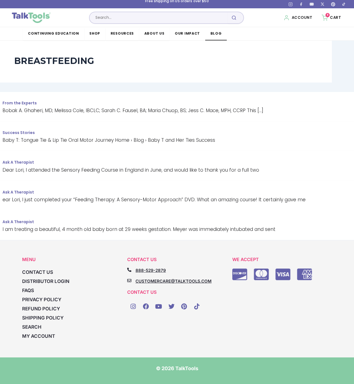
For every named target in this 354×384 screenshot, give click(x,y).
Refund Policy (41, 308)
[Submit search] (234, 18)
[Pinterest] (333, 4)
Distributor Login (45, 281)
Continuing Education (53, 33)
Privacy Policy (41, 299)
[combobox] (166, 18)
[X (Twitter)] (322, 4)
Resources (122, 33)
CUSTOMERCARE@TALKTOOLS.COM (174, 281)
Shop (94, 33)
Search (31, 327)
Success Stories (18, 132)
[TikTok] (343, 4)
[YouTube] (311, 4)
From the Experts (19, 103)
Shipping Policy (43, 318)
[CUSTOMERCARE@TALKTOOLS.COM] (129, 281)
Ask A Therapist (18, 162)
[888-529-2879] (129, 270)
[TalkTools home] (31, 17)
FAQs (28, 290)
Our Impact (187, 33)
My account (38, 336)
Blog (216, 33)
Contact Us (37, 272)
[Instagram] (290, 4)
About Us (154, 33)
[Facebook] (301, 4)
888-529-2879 (151, 270)
